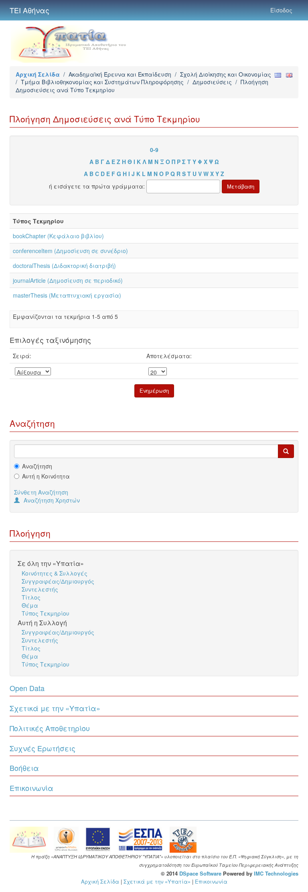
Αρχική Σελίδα (38, 74)
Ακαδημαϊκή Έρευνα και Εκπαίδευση (120, 74)
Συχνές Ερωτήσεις (42, 748)
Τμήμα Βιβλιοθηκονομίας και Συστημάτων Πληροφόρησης (102, 82)
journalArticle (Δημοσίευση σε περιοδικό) (68, 280)
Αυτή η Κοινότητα (46, 476)
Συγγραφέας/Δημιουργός (58, 581)
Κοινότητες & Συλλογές (54, 573)
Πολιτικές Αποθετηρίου (50, 728)
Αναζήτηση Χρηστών (52, 500)
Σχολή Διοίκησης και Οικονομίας (225, 74)
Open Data (27, 688)
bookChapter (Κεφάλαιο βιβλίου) (58, 236)
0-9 (154, 150)
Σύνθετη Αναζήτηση (41, 492)
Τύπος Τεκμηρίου (45, 613)
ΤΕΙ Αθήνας (29, 10)
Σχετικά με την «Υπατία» (55, 708)
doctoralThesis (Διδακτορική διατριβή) (64, 266)
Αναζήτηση (37, 466)
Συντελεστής (40, 589)
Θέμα (30, 605)
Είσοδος (281, 10)
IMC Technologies (276, 873)
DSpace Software (200, 873)
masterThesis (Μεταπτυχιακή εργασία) (67, 295)
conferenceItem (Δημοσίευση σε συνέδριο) (70, 251)
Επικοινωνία (31, 788)
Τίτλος (31, 597)
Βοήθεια (24, 767)
